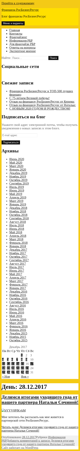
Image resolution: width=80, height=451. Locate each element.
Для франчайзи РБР (22, 44)
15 (22, 363)
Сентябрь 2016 (19, 302)
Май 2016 (15, 316)
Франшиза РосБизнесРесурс (20, 9)
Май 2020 (15, 162)
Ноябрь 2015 (17, 336)
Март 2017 (16, 281)
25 (3, 372)
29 (22, 372)
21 (17, 368)
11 (3, 363)
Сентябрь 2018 (19, 218)
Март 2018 (16, 239)
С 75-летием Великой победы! (29, 98)
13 (13, 363)
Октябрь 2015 (18, 340)
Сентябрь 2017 (19, 260)
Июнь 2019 (16, 190)
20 (13, 368)
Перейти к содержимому (18, 3)
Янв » (25, 376)
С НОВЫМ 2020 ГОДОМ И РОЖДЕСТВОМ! (39, 108)
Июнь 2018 (16, 228)
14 (17, 363)
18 (3, 368)
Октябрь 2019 (18, 180)
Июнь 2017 (16, 270)
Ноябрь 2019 (17, 176)
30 (27, 372)
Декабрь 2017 (18, 249)
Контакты (15, 33)
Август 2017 (17, 263)
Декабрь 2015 (18, 333)
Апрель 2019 (17, 197)
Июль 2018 (16, 225)
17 (31, 363)
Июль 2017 (16, 267)
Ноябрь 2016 (17, 295)
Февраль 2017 (18, 284)
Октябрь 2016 (18, 298)
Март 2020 (16, 166)
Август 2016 (17, 305)
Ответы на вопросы (22, 47)
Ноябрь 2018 (17, 211)
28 (17, 372)
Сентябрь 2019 (19, 183)
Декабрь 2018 (18, 208)
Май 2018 (15, 232)
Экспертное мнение (22, 51)
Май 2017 (15, 274)
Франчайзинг (18, 37)
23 (27, 368)
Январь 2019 (17, 204)
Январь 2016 (17, 330)
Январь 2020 (17, 169)
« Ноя (6, 376)
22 (22, 368)
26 (8, 372)
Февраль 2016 (18, 326)
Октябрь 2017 (18, 256)
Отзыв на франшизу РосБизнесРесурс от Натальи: (42, 105)
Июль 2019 (16, 187)
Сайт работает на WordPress (20, 447)
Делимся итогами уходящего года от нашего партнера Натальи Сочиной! (40, 399)
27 (13, 372)
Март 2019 (16, 201)
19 (8, 368)
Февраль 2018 (18, 242)
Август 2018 (17, 221)
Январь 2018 (17, 246)
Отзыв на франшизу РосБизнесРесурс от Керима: (42, 101)
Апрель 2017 (17, 277)
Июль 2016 (16, 309)
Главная (14, 30)
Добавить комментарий (38, 442)
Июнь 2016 (16, 312)
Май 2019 (15, 194)
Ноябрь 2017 (17, 253)
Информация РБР (21, 40)
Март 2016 (16, 323)
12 (8, 363)
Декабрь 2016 (18, 291)
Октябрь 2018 (18, 214)
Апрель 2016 (17, 319)
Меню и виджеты (13, 23)
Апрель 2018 (17, 235)
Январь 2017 (17, 288)
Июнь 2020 (16, 159)
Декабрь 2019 (18, 173)
